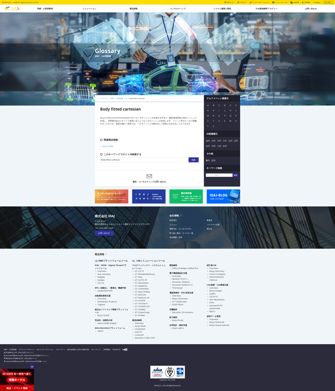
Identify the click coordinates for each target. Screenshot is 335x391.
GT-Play (138, 277)
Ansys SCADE (103, 315)
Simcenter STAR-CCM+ (145, 337)
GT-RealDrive (141, 286)
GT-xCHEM (140, 300)
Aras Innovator (104, 274)
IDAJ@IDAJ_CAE (11, 352)
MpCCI (212, 311)
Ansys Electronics (180, 298)
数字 (208, 160)
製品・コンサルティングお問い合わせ (149, 181)
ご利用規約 (106, 349)
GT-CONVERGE (142, 288)
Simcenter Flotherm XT (182, 284)
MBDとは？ (231, 2)
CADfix (212, 293)
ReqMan (101, 277)
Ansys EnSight (215, 290)
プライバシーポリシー (26, 349)
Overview (101, 271)
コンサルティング (178, 8)
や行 (214, 146)
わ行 (225, 146)
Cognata (101, 304)
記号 (214, 160)
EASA (211, 302)
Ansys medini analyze (107, 323)
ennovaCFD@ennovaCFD (14, 361)
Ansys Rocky (177, 320)
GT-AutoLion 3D (142, 297)
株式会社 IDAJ (105, 216)
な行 (230, 140)
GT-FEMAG (140, 315)
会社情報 (296, 2)
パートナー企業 (213, 224)
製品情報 (134, 8)
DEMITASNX (177, 304)
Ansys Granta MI (216, 322)
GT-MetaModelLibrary (145, 274)
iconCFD (138, 332)
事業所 (209, 220)
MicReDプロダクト (180, 279)
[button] (32, 367)
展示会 (209, 229)
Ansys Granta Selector (219, 325)
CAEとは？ (243, 2)
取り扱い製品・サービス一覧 (181, 233)
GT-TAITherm (141, 303)
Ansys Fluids (107, 146)
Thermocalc (177, 287)
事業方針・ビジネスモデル (180, 229)
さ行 (219, 140)
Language (316, 2)
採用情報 (307, 2)
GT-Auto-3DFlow (142, 291)
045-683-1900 (106, 228)
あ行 (208, 140)
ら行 (219, 146)
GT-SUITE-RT (141, 280)
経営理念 (173, 220)
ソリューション (89, 8)
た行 (225, 140)
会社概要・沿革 (175, 237)
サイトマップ (96, 349)
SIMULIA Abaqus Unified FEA (185, 268)
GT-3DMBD (140, 309)
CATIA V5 (213, 296)
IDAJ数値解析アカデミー (267, 8)
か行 (214, 140)
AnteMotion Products (107, 301)
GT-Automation (142, 283)
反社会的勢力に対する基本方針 (78, 349)
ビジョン (173, 224)
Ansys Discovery (216, 271)
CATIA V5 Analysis (217, 274)
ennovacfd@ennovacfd (14, 355)
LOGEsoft (139, 335)
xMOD (100, 331)
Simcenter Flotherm (181, 282)
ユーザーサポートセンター (261, 2)
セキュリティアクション (45, 349)
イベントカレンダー (281, 2)
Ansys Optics (178, 328)
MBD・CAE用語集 (10, 349)
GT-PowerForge (142, 312)
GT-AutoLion (140, 294)
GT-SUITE (139, 271)
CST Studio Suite (179, 301)
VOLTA (100, 283)
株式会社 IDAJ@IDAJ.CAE (14, 358)
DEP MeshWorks (217, 299)
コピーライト (60, 349)
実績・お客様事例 (45, 8)
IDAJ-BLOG (116, 349)
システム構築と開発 (222, 8)
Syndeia (100, 280)
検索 (194, 160)
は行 (236, 140)
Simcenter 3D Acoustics (182, 312)
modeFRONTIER (105, 290)
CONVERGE (140, 329)
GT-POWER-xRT (142, 306)
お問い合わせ (311, 8)
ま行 (208, 146)
